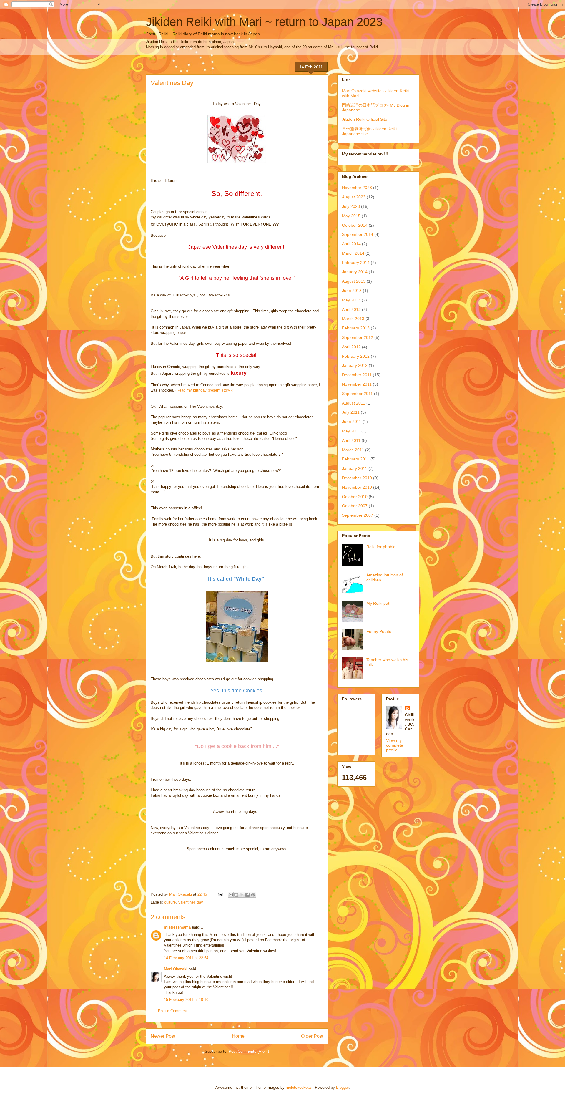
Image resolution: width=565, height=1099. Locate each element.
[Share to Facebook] (247, 895)
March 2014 (353, 253)
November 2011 (357, 384)
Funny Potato (378, 631)
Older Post (312, 1036)
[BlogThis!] (236, 895)
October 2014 (355, 225)
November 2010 (357, 487)
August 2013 (353, 281)
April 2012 (351, 346)
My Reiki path (379, 603)
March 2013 (353, 318)
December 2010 (357, 477)
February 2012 (356, 356)
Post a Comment (172, 1011)
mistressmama (177, 927)
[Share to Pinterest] (253, 895)
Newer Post (163, 1036)
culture (170, 902)
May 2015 (351, 215)
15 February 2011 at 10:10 (186, 999)
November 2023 (357, 187)
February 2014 (356, 262)
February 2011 (355, 459)
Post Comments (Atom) (249, 1051)
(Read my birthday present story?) (204, 390)
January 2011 (354, 468)
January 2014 (355, 271)
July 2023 (351, 206)
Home (238, 1036)
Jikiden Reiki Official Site (364, 119)
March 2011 (353, 449)
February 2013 (356, 328)
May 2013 (351, 300)
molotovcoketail (299, 1087)
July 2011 (351, 412)
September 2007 (357, 515)
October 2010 (355, 496)
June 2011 (351, 421)
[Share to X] (242, 895)
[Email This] (231, 895)
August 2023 (353, 197)
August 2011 (353, 403)
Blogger (342, 1087)
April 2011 (351, 440)
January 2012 (355, 365)
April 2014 (351, 243)
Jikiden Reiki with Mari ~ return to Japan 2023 (264, 21)
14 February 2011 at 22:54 (186, 958)
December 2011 (357, 374)
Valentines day (190, 902)
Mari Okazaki (175, 969)
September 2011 (357, 393)
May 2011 (351, 431)
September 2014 (357, 234)
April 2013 (351, 309)
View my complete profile (394, 745)
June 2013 (352, 290)
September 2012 (357, 337)
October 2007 (355, 505)
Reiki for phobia (381, 546)
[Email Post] (220, 894)
